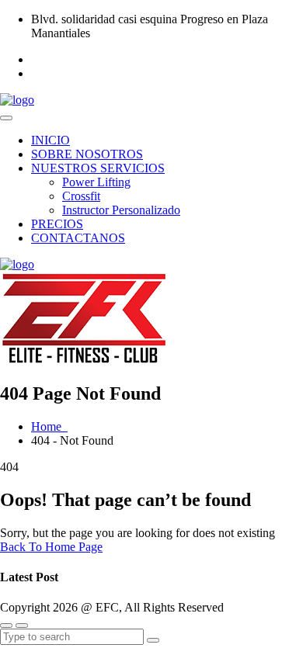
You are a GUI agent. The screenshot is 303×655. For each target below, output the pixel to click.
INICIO (50, 140)
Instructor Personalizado (121, 210)
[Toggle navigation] (6, 118)
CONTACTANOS (78, 237)
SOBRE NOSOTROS (87, 154)
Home (49, 426)
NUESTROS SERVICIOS (98, 168)
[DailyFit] (17, 99)
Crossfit (81, 196)
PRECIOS (57, 223)
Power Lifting (96, 182)
